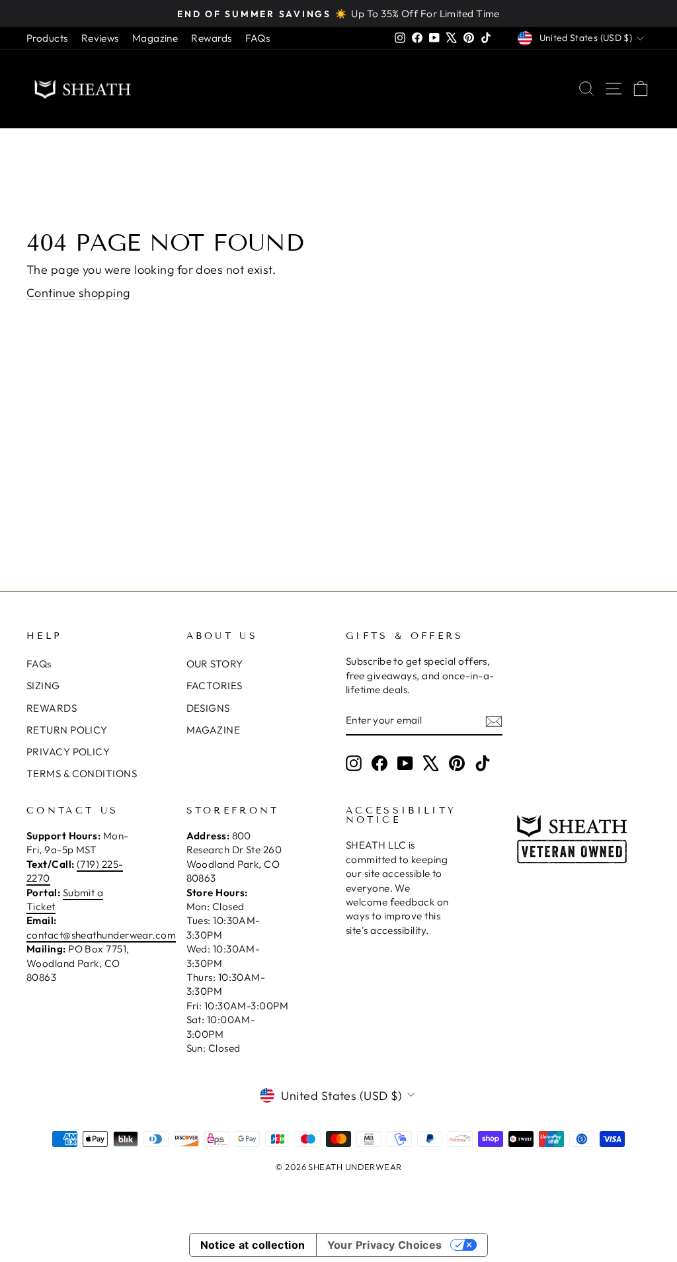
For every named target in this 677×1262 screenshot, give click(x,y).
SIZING (43, 685)
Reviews (100, 38)
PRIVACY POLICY (68, 751)
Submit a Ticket (64, 899)
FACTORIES (214, 685)
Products (47, 38)
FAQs (257, 38)
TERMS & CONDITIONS (81, 773)
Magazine (155, 38)
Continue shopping (78, 292)
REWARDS (51, 708)
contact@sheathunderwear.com (101, 935)
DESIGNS (208, 708)
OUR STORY (214, 663)
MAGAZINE (213, 730)
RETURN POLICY (67, 730)
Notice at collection (252, 1244)
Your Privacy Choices (384, 1244)
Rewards (211, 38)
